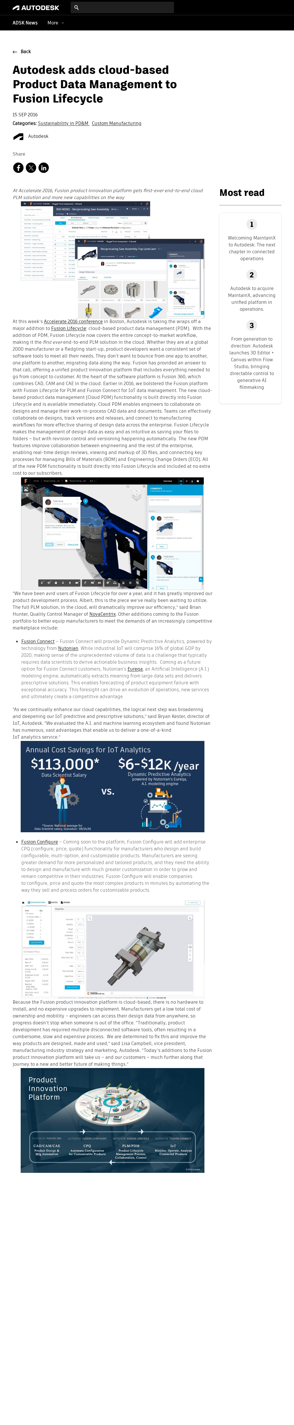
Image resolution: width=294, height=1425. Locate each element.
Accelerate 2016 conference (73, 322)
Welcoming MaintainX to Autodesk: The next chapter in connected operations (252, 248)
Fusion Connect (38, 641)
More (52, 23)
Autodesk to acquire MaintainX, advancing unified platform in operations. (252, 298)
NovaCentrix (102, 614)
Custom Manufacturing (117, 123)
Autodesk (38, 136)
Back (26, 52)
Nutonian (68, 648)
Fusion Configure (39, 842)
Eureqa (135, 669)
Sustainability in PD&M (64, 123)
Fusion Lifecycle (68, 329)
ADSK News (25, 23)
